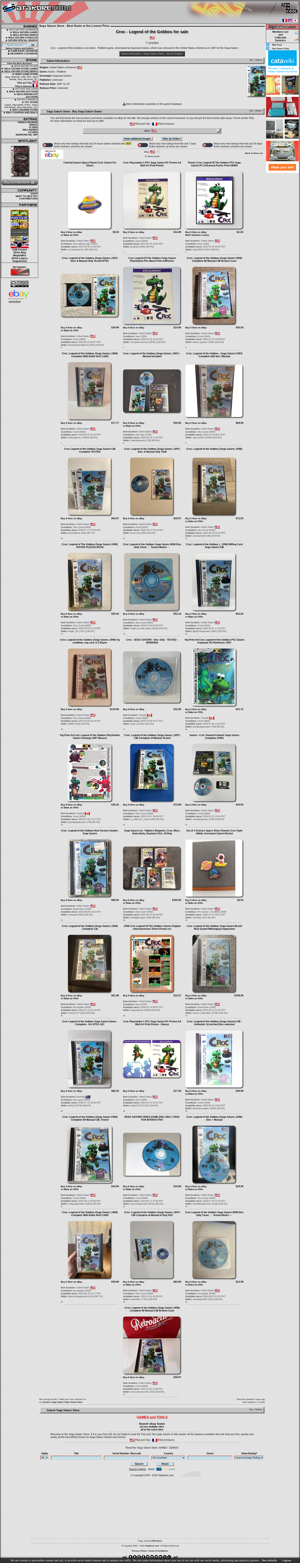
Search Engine (174, 53)
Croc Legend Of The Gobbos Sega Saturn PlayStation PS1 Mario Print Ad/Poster (152, 259)
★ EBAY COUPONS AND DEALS (20, 112)
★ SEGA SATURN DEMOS (24, 35)
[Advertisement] (282, 234)
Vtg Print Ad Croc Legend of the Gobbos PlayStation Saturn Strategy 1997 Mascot (90, 737)
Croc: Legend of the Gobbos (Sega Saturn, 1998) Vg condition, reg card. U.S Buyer (90, 641)
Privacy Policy (139, 1551)
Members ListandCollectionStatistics (280, 36)
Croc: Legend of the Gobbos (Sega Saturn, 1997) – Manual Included (152, 355)
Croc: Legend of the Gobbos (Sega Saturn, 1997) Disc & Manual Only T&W (152, 450)
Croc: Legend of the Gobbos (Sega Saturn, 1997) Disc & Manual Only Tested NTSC (90, 259)
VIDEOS (33, 125)
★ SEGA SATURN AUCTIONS (22, 91)
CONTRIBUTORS (28, 198)
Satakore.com (166, 1475)
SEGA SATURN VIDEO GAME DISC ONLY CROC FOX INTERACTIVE (152, 1118)
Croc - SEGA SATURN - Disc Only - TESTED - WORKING (152, 641)
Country (168, 1453)
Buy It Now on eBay (71, 232)
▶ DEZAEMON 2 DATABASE (23, 53)
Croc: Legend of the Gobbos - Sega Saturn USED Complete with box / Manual (214, 355)
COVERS (33, 132)
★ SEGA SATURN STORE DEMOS (20, 71)
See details (269, 1560)
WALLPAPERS (30, 130)
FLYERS (33, 127)
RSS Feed (277, 45)
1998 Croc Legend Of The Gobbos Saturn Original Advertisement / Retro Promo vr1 (152, 927)
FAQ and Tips (24, 83)
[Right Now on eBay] (52, 158)
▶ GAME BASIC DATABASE (23, 51)
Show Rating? (249, 1453)
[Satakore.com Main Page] (46, 12)
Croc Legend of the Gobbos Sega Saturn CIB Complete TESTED (90, 450)
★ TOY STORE (30, 102)
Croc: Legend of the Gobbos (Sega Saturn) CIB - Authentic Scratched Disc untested (214, 1023)
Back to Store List (254, 153)
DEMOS (173, 1447)
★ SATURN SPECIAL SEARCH (22, 40)
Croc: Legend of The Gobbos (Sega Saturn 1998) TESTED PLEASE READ (90, 546)
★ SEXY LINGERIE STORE (24, 110)
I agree (286, 1560)
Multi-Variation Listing (197, 235)
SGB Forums (19, 249)
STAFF (34, 193)
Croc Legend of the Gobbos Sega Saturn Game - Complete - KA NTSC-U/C (90, 1023)
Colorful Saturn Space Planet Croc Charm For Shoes (89, 164)
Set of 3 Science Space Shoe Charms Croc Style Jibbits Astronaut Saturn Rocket (214, 832)
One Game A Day (280, 48)
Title (76, 1453)
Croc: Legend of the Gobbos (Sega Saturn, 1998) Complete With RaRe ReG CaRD (90, 355)
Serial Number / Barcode (126, 1453)
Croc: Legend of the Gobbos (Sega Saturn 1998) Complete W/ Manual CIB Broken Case (214, 259)
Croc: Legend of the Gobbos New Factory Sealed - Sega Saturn (90, 832)
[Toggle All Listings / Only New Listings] (48, 145)
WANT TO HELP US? (27, 196)
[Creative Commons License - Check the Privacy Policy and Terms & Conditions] (20, 284)
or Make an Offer (70, 235)
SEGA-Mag (19, 252)
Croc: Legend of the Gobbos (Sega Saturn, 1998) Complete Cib (90, 927)
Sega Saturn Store (153, 53)
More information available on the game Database (154, 104)
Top (251, 60)
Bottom (258, 60)
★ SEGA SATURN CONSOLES (22, 37)
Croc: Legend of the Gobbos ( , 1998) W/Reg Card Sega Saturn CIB (214, 546)
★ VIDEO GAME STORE (25, 74)
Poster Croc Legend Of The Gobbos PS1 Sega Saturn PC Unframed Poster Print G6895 (214, 164)
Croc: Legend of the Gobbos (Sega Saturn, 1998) (214, 449)
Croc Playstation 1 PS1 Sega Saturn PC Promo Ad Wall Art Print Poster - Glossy (152, 1023)
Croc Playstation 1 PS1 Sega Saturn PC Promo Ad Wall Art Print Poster (152, 164)
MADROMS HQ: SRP (27, 134)
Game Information (131, 53)
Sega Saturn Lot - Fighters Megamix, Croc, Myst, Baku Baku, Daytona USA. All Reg (152, 832)
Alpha (44, 1453)
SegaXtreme (19, 261)
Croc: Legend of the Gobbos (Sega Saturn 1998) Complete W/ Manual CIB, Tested (90, 1118)
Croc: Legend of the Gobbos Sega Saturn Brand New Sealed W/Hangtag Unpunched (214, 927)
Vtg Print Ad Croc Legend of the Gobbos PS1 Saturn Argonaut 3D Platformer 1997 (214, 641)
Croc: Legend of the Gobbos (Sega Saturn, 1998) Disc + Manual (214, 1118)
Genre (210, 1453)
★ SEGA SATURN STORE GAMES (20, 68)
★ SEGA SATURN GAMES (24, 32)
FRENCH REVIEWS (28, 122)
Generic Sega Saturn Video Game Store (62, 1402)
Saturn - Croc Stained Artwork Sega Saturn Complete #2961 (214, 737)
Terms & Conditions (158, 1551)
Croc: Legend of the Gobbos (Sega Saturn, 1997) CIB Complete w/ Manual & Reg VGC (152, 1214)
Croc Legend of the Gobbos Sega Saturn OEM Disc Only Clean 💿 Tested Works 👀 (152, 546)
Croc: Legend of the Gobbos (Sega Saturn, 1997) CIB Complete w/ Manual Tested (152, 737)
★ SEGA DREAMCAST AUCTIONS (26, 95)
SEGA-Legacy (19, 258)
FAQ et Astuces (23, 86)
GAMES (163, 1447)
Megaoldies (19, 255)
